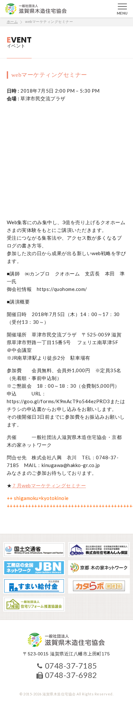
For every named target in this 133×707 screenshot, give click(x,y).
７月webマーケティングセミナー (49, 485)
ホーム (12, 22)
